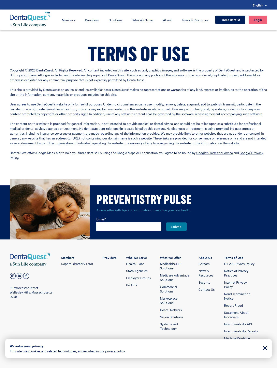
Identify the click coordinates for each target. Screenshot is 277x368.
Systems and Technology (169, 326)
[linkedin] (19, 276)
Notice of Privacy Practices (236, 272)
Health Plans (135, 263)
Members (68, 20)
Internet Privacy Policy (235, 284)
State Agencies (136, 270)
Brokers (131, 285)
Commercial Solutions (168, 288)
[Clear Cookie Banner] (265, 348)
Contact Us (207, 289)
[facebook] (26, 276)
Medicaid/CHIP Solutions (170, 265)
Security (204, 282)
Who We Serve (142, 20)
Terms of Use (233, 257)
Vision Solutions (171, 317)
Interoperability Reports (241, 331)
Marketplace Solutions (168, 300)
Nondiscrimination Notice (237, 295)
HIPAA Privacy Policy (239, 263)
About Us (205, 257)
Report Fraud (233, 305)
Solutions (115, 20)
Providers (92, 20)
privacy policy (115, 351)
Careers (204, 263)
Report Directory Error (77, 263)
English (258, 5)
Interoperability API (238, 324)
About (167, 20)
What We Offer (170, 257)
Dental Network (171, 309)
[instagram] (13, 276)
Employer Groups (138, 277)
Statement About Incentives (236, 314)
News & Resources (195, 20)
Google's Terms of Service (214, 152)
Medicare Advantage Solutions (174, 277)
